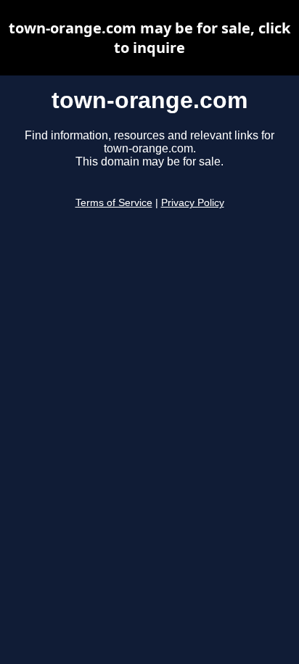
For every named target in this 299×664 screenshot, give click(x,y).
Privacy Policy (192, 202)
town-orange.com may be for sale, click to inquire (149, 37)
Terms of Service (113, 202)
